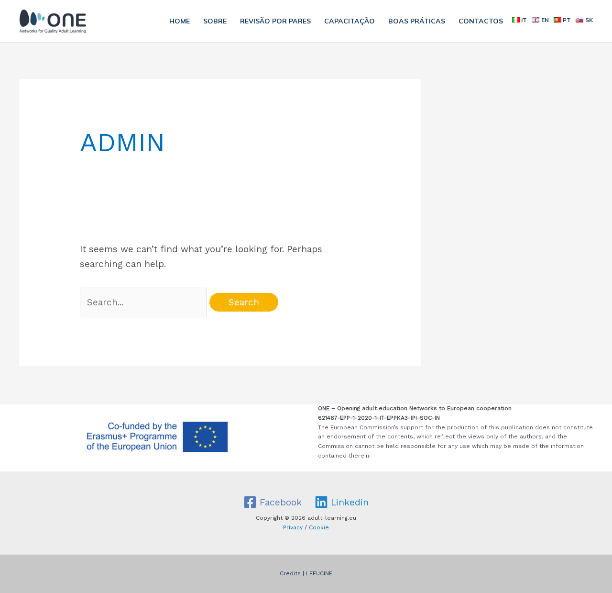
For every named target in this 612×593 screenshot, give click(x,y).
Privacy (293, 527)
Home (179, 21)
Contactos (481, 21)
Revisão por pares (275, 21)
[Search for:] (145, 302)
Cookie (319, 527)
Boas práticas (416, 21)
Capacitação (349, 21)
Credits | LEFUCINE (306, 573)
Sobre (215, 21)
